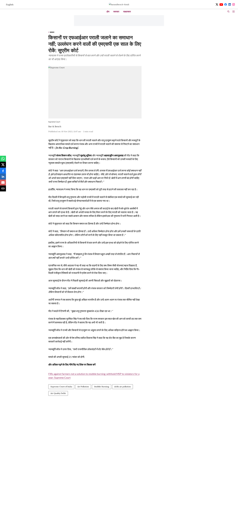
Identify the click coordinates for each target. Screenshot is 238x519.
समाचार (116, 11)
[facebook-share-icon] (3, 172)
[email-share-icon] (3, 183)
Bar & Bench (54, 126)
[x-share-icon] (3, 166)
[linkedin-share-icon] (3, 178)
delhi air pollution (122, 386)
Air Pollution (83, 386)
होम (108, 11)
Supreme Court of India (61, 386)
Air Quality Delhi (58, 393)
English (10, 4)
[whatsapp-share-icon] (3, 160)
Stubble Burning (101, 386)
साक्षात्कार (127, 11)
